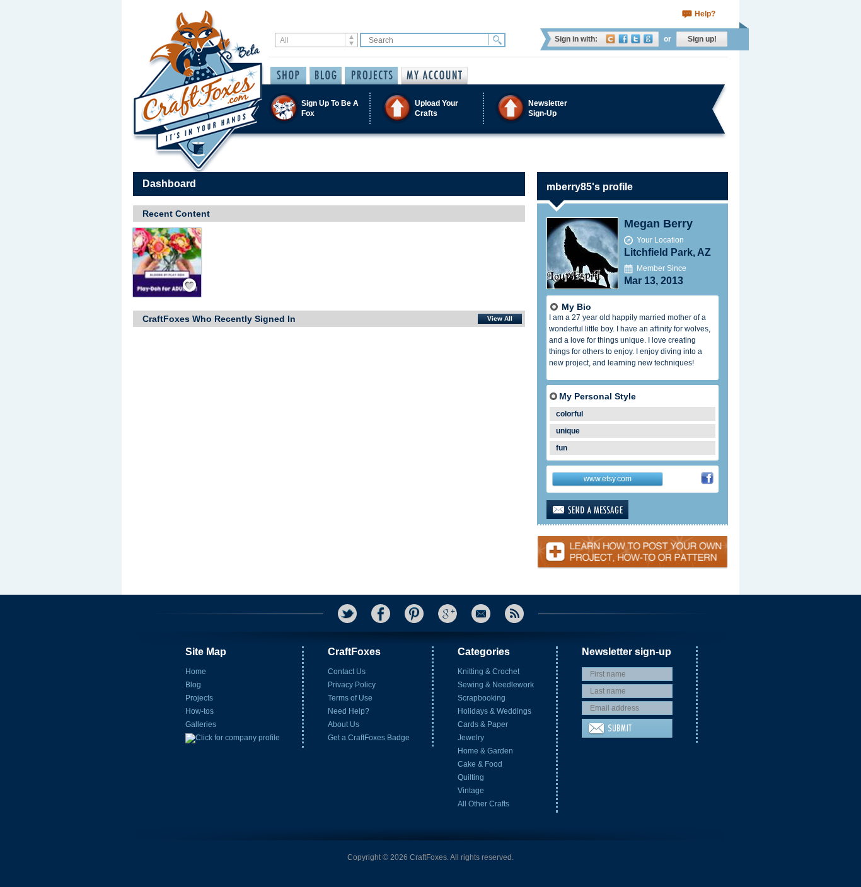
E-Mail (480, 613)
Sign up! (702, 39)
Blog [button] (325, 75)
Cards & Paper (483, 724)
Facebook (623, 38)
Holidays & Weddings (494, 711)
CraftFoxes (610, 38)
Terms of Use (350, 698)
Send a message (607, 509)
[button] (430, 108)
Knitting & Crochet (488, 671)
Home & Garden (485, 751)
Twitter (635, 38)
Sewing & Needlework (496, 684)
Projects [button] (371, 75)
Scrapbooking (482, 698)
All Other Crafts (483, 803)
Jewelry (471, 737)
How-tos (199, 711)
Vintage (471, 790)
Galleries (200, 724)
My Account (434, 75)
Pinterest (414, 613)
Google (648, 38)
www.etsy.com (608, 478)
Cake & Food (480, 764)
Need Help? (348, 711)
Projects (199, 698)
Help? (705, 13)
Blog (193, 684)
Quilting (471, 777)
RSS (514, 613)
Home (195, 671)
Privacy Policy (352, 684)
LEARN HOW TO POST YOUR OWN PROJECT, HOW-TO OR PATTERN (632, 546)
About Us (343, 724)
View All (499, 318)
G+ (447, 613)
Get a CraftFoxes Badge (369, 737)
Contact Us (347, 671)
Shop (288, 75)
